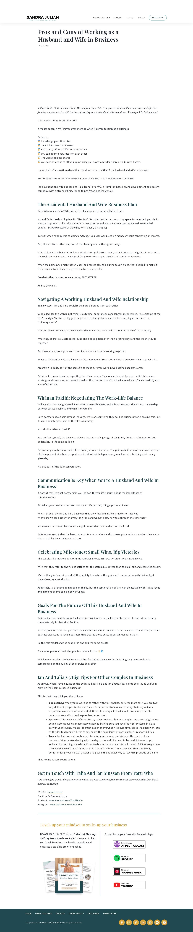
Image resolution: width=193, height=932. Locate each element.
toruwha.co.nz (55, 792)
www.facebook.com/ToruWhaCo (66, 800)
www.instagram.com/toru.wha (66, 804)
